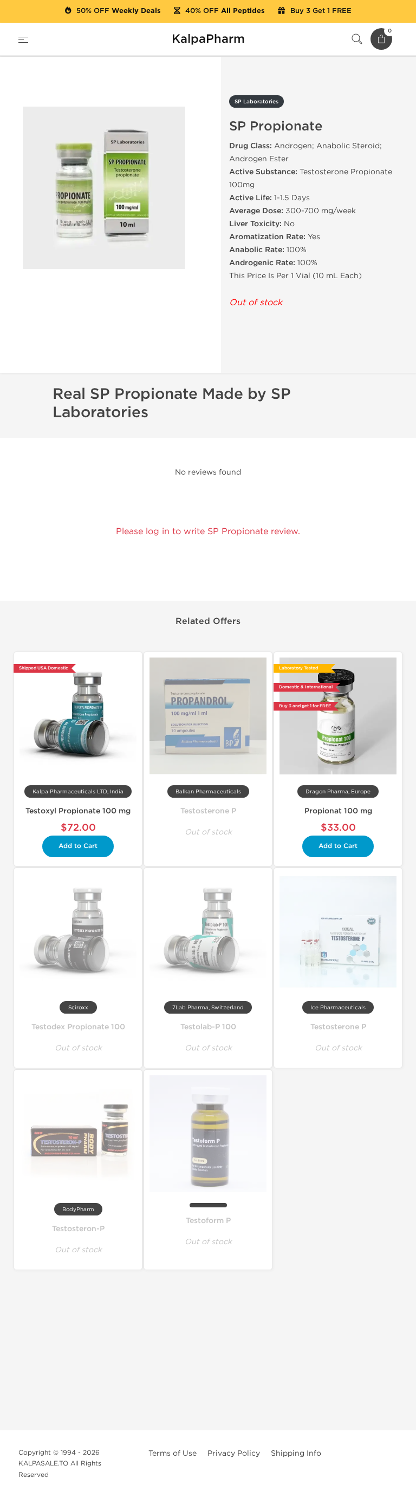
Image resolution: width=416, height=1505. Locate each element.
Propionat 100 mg (338, 811)
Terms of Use (172, 1453)
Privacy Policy (233, 1453)
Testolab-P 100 (208, 1026)
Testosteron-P (78, 1228)
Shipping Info (296, 1453)
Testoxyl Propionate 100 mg (78, 811)
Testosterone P (208, 811)
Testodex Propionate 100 (78, 1026)
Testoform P (208, 1220)
